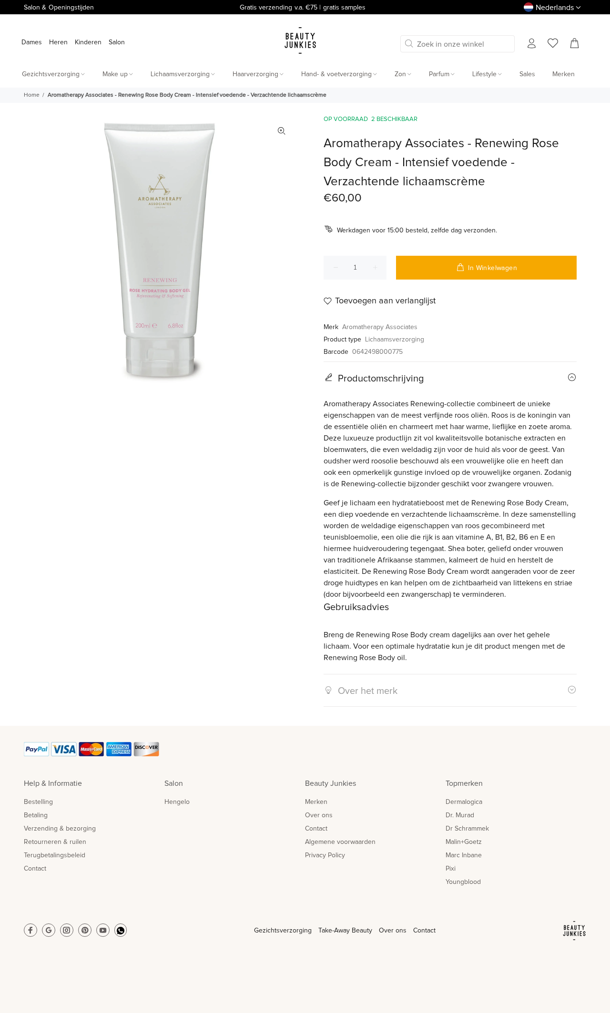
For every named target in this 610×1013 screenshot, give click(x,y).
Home (32, 95)
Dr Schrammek (467, 828)
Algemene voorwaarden (340, 842)
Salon (117, 42)
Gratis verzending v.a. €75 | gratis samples (303, 7)
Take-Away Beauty (345, 930)
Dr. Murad (460, 815)
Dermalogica (464, 802)
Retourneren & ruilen (55, 842)
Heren (58, 42)
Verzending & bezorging (60, 828)
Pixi (451, 868)
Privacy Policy (325, 855)
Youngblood (463, 882)
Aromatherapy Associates (379, 327)
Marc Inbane (464, 855)
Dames (31, 42)
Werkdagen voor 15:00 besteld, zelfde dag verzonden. (417, 230)
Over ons (319, 815)
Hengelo (177, 802)
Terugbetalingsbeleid (54, 855)
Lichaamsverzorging (394, 339)
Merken (316, 802)
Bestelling (38, 802)
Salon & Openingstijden (59, 7)
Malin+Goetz (464, 842)
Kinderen (88, 42)
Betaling (36, 815)
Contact (35, 868)
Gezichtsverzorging (283, 930)
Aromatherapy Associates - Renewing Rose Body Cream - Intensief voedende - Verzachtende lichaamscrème (187, 95)
